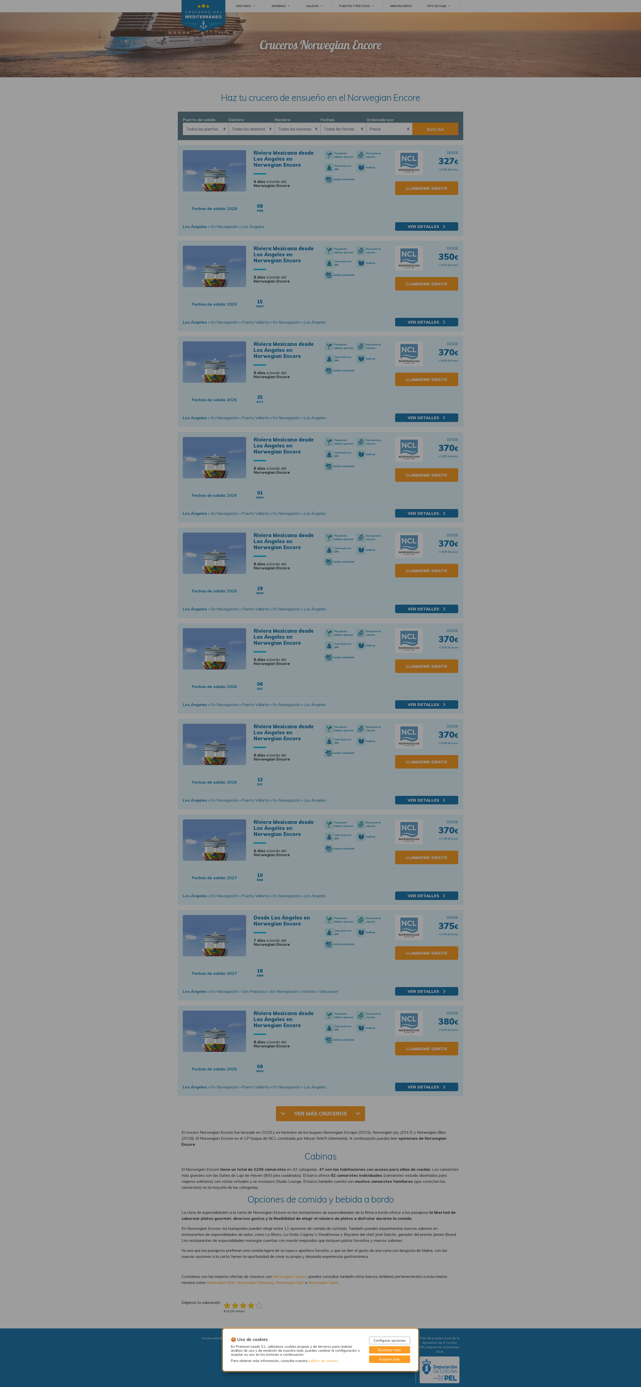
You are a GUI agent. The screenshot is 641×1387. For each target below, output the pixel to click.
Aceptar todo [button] (389, 1359)
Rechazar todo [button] (389, 1350)
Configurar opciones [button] (390, 1340)
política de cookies (323, 1360)
